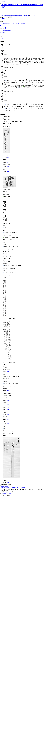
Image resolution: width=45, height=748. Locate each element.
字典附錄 (15, 15)
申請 (8, 157)
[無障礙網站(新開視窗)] (5, 493)
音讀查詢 (13, 23)
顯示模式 (23, 15)
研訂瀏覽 (9, 30)
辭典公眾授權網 (13, 487)
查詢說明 (3, 18)
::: (0, 15)
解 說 (2, 30)
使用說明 (19, 15)
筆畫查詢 (6, 23)
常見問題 (7, 15)
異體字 (5, 30)
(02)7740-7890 (8, 491)
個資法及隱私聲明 (5, 487)
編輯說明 (11, 15)
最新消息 (3, 15)
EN (34, 15)
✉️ (6, 32)
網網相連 (23, 487)
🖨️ (5, 32)
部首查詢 (2, 23)
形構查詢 (10, 23)
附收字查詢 (25, 23)
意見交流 (19, 487)
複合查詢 (21, 23)
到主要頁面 (2, 1)
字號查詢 (17, 23)
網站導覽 (27, 15)
